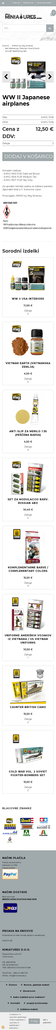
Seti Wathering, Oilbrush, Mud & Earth (22, 48)
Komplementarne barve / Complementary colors (28, 569)
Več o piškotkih (47, 1021)
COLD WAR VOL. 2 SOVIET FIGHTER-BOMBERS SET (28, 773)
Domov (5, 45)
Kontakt (15, 1003)
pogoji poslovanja (37, 1003)
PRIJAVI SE (7, 940)
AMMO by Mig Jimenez (22, 45)
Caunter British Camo (28, 707)
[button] (50, 76)
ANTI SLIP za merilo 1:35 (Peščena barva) (28, 433)
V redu (34, 1021)
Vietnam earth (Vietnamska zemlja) (28, 365)
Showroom (29, 991)
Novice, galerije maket (36, 985)
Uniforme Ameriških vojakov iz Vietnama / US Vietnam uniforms (28, 639)
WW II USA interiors (28, 298)
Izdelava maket (29, 1009)
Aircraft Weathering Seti (16, 51)
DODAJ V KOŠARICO (28, 156)
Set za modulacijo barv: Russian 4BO (28, 501)
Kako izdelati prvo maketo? (29, 997)
